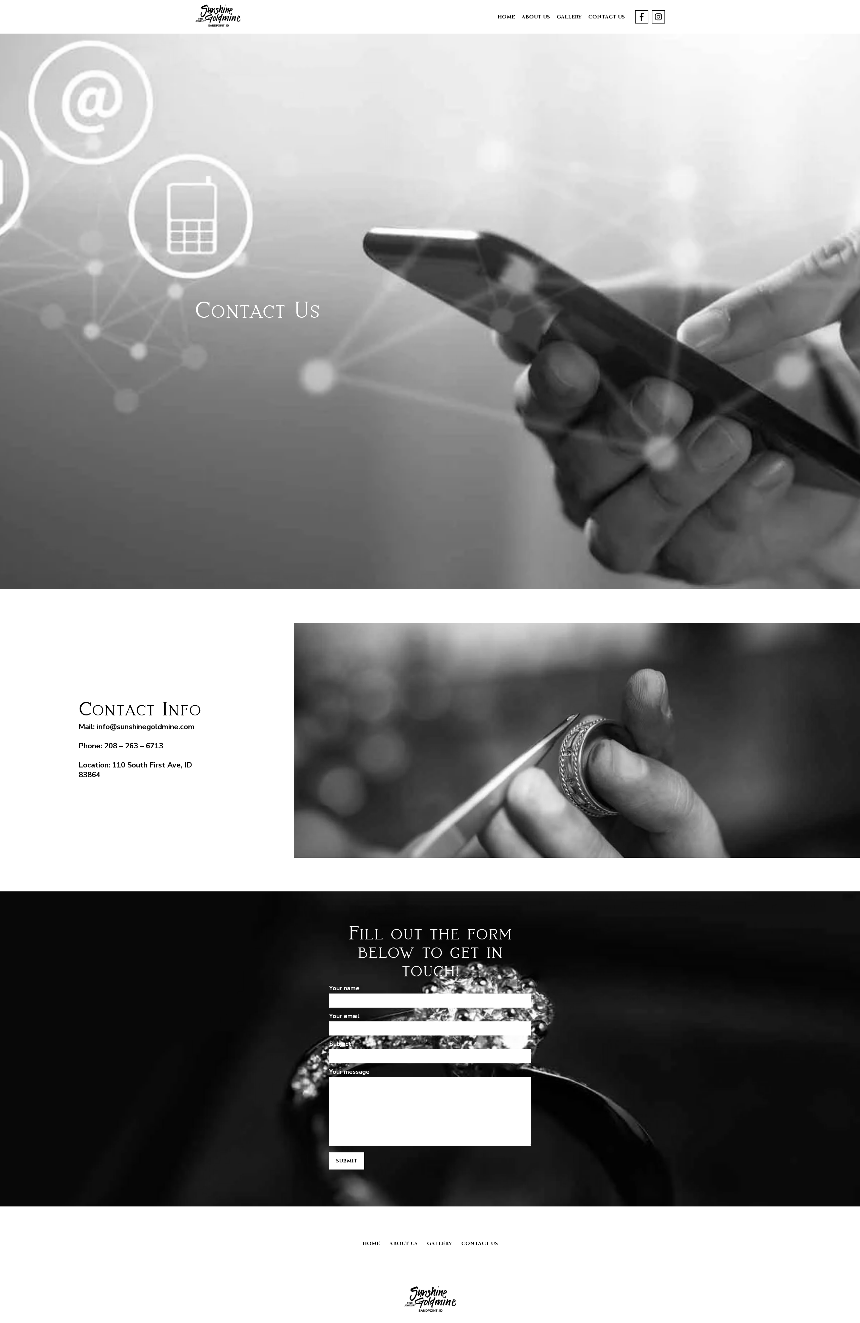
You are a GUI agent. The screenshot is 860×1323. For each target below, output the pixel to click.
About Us (536, 17)
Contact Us (606, 17)
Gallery (569, 17)
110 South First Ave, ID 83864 (135, 770)
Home (506, 17)
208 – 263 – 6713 (133, 746)
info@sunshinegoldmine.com (146, 727)
